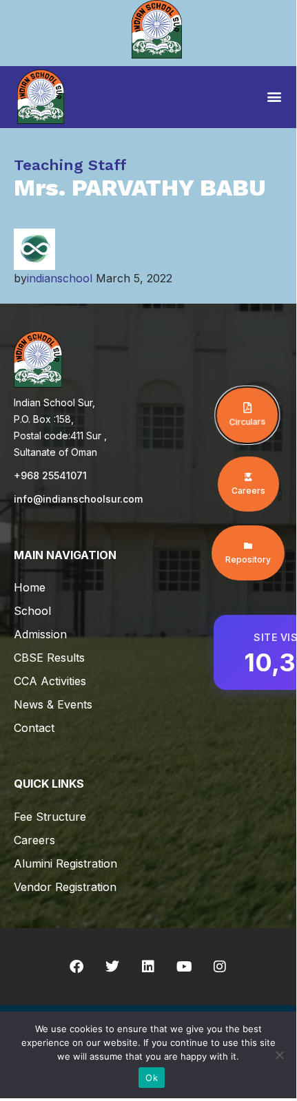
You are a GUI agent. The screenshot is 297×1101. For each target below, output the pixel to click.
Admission (40, 634)
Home (29, 587)
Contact (34, 728)
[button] (274, 96)
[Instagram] (220, 967)
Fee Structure (50, 817)
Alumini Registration (65, 863)
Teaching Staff (70, 165)
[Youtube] (184, 967)
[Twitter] (112, 967)
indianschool (59, 278)
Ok (151, 1077)
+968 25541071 (50, 475)
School (32, 611)
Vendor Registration (65, 887)
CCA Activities (50, 681)
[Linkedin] (148, 967)
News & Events (53, 704)
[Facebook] (76, 967)
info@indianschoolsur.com (78, 499)
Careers (34, 840)
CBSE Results (49, 657)
